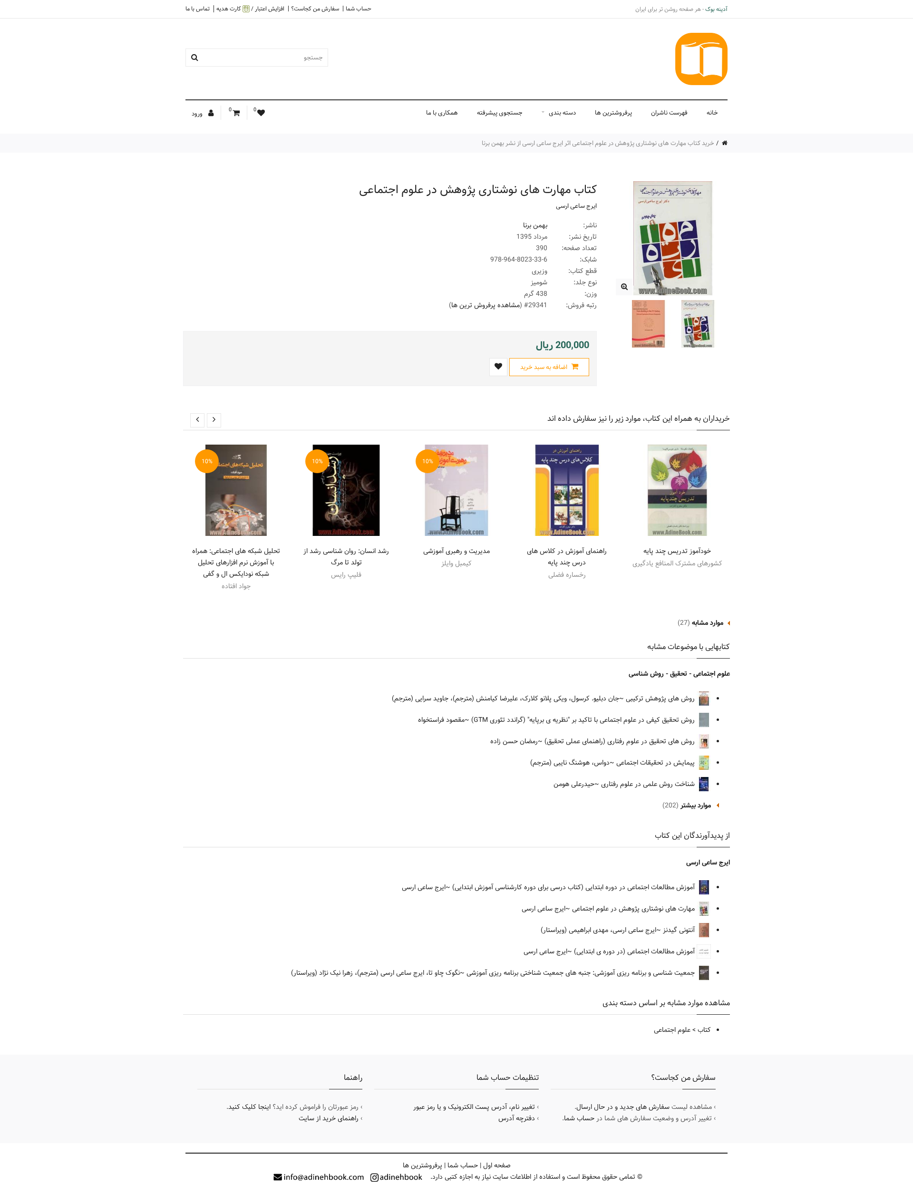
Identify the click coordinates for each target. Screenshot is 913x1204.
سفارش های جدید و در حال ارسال (623, 1107)
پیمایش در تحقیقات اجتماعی (656, 762)
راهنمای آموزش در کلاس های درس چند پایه (567, 556)
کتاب (704, 1030)
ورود (198, 113)
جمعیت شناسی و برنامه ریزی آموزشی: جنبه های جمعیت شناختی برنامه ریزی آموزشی (581, 973)
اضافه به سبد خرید (544, 367)
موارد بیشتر (695, 805)
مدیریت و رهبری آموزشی (456, 551)
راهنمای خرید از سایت (329, 1118)
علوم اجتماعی (672, 1030)
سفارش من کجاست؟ (315, 8)
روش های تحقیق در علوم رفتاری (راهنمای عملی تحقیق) (620, 741)
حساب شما (358, 8)
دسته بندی (562, 112)
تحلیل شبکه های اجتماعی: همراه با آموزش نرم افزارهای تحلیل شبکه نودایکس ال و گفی (236, 562)
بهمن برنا (535, 225)
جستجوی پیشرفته (500, 112)
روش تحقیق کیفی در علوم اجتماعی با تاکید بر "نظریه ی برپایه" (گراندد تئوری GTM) (584, 720)
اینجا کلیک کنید (249, 1107)
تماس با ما (197, 8)
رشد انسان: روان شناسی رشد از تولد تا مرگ (346, 556)
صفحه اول (497, 1165)
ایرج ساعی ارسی (576, 206)
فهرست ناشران (669, 112)
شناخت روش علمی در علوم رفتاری (649, 784)
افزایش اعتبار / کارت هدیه (250, 8)
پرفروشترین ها (613, 112)
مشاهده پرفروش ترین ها (485, 305)
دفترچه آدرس (516, 1118)
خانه (712, 112)
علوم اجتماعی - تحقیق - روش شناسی (679, 674)
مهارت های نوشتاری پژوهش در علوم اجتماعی (634, 908)
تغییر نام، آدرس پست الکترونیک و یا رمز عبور (474, 1107)
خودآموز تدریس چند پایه (677, 551)
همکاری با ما (442, 112)
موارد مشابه (707, 623)
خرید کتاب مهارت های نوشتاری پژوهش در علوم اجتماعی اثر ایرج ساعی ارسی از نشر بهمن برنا (598, 143)
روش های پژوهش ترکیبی (661, 698)
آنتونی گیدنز (680, 930)
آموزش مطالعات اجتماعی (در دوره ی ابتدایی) (635, 951)
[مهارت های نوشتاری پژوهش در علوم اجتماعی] (624, 287)
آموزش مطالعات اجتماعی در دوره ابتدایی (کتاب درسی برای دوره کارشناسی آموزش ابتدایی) (574, 887)
